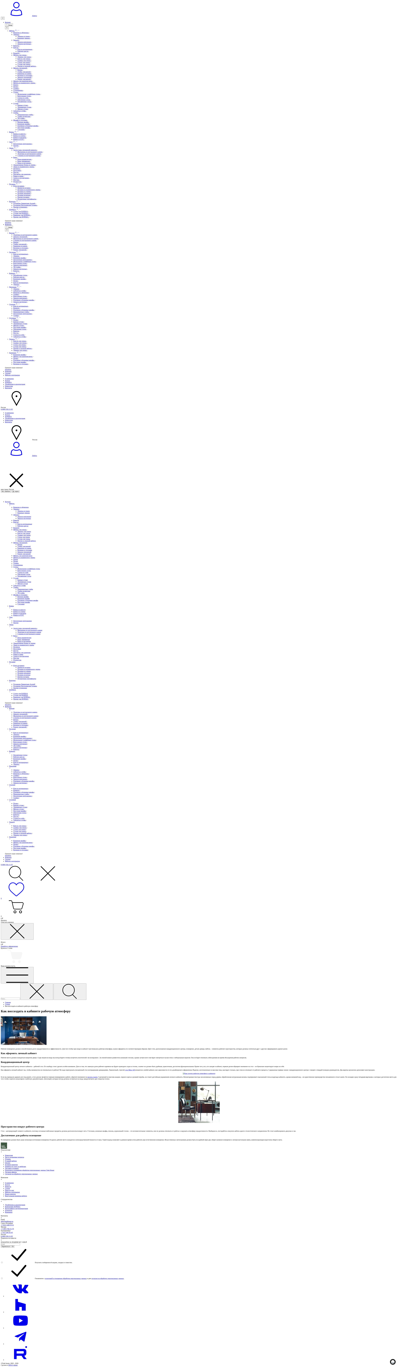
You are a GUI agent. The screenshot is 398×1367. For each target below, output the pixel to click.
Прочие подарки (23, 677)
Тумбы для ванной (24, 546)
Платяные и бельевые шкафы (27, 600)
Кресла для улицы (23, 533)
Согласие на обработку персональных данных (21, 1174)
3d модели (8, 1210)
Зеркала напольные (24, 516)
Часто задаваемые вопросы (14, 1157)
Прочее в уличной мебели (26, 541)
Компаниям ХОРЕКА (12, 1207)
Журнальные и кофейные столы (28, 569)
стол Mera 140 (130, 1070)
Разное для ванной (24, 554)
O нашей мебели (11, 1161)
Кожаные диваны (23, 513)
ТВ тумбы (21, 593)
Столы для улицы (23, 537)
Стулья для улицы (23, 539)
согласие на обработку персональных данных (108, 1278)
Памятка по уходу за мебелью (15, 1166)
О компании (9, 379)
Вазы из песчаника (24, 641)
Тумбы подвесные (23, 591)
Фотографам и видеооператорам (16, 1208)
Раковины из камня (24, 548)
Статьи (7, 1188)
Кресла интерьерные (24, 524)
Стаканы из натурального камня (28, 634)
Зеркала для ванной (24, 552)
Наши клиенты (10, 1194)
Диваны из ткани (23, 511)
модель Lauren (92, 1077)
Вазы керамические (24, 638)
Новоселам (9, 386)
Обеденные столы (23, 574)
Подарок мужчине (23, 675)
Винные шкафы (23, 597)
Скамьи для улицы (24, 535)
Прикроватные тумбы (25, 589)
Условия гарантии (11, 1165)
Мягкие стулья (22, 584)
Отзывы (8, 1159)
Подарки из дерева (24, 671)
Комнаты (8, 224)
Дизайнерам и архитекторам (15, 384)
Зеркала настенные (24, 518)
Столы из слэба (22, 572)
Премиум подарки (23, 667)
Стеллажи (20, 604)
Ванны (19, 544)
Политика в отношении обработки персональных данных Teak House (29, 1170)
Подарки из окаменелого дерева (28, 669)
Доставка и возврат (12, 1168)
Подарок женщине (24, 673)
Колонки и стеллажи (24, 550)
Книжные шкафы (23, 598)
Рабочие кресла (22, 526)
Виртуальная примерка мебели (16, 1196)
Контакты (8, 388)
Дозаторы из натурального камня (29, 632)
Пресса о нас (9, 1190)
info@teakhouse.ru (7, 1221)
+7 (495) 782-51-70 (7, 1229)
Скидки (7, 373)
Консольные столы (24, 570)
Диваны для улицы (24, 531)
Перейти (8, 223)
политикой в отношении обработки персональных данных (66, 1278)
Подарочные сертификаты (26, 679)
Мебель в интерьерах (12, 375)
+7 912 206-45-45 (7, 1232)
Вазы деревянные (23, 639)
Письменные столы (24, 576)
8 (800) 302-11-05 (7, 1236)
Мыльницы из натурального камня (29, 630)
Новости (8, 1186)
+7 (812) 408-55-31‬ (7, 1225)
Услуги (7, 380)
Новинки (8, 371)
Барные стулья (22, 580)
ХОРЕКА (8, 382)
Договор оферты (11, 1172)
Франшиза (8, 1212)
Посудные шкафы (23, 602)
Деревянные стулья (24, 582)
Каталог (8, 22)
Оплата (7, 1163)
